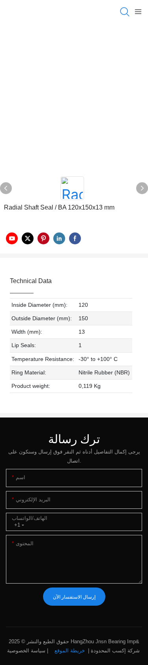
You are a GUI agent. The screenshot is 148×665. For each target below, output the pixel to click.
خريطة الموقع (69, 651)
